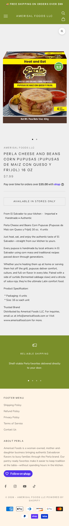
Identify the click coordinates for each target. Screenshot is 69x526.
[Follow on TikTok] (34, 486)
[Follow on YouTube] (24, 486)
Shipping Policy (12, 405)
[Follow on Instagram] (15, 486)
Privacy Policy (11, 417)
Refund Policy (12, 411)
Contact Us (10, 429)
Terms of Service (13, 423)
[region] (34, 358)
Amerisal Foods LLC (19, 147)
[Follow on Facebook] (5, 486)
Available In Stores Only (34, 201)
